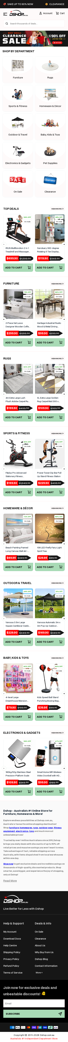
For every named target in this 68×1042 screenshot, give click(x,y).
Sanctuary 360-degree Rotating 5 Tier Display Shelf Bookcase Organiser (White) (48, 250)
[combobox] (34, 23)
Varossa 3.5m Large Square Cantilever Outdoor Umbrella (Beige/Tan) (18, 624)
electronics (22, 831)
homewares (26, 827)
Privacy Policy (11, 959)
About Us (40, 945)
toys (31, 831)
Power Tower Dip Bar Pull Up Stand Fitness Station (49, 474)
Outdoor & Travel (17, 134)
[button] (60, 13)
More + (39, 972)
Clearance (50, 191)
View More (56, 209)
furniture (14, 827)
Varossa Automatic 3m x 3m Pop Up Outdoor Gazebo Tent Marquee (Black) (48, 624)
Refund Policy (11, 965)
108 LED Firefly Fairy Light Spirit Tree (49, 549)
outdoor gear (46, 827)
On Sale (18, 191)
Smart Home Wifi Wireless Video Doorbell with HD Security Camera (49, 774)
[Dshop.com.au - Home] (15, 899)
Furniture (18, 77)
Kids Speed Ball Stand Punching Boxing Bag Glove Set (48, 699)
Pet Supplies (50, 163)
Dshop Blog (41, 959)
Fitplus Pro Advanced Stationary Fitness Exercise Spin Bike (16, 474)
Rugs (50, 77)
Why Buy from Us (44, 952)
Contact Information (46, 965)
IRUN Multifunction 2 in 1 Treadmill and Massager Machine (17, 250)
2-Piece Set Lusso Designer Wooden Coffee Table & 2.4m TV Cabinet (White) (18, 325)
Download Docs (12, 938)
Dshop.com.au (47, 1035)
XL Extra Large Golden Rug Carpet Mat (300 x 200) (47, 399)
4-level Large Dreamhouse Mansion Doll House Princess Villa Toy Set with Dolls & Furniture (18, 699)
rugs (35, 827)
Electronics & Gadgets (18, 163)
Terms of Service (12, 972)
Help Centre (10, 945)
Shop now (8, 863)
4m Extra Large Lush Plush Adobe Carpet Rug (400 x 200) (18, 399)
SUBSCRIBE (13, 1013)
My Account (10, 931)
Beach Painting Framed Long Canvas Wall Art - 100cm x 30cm (17, 549)
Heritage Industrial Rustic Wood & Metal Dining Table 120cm (49, 325)
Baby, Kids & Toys (50, 134)
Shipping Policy (11, 952)
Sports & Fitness (18, 106)
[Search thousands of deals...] (6, 23)
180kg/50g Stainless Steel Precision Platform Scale (18, 774)
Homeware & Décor (50, 106)
